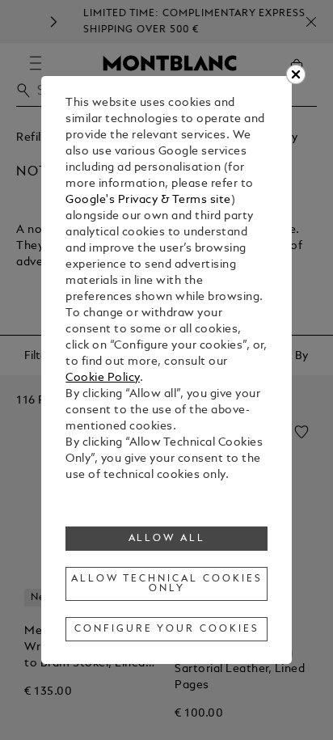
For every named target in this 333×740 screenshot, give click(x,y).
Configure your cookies (166, 629)
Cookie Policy (102, 378)
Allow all (167, 538)
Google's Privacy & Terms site (148, 200)
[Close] (296, 74)
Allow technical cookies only (166, 584)
